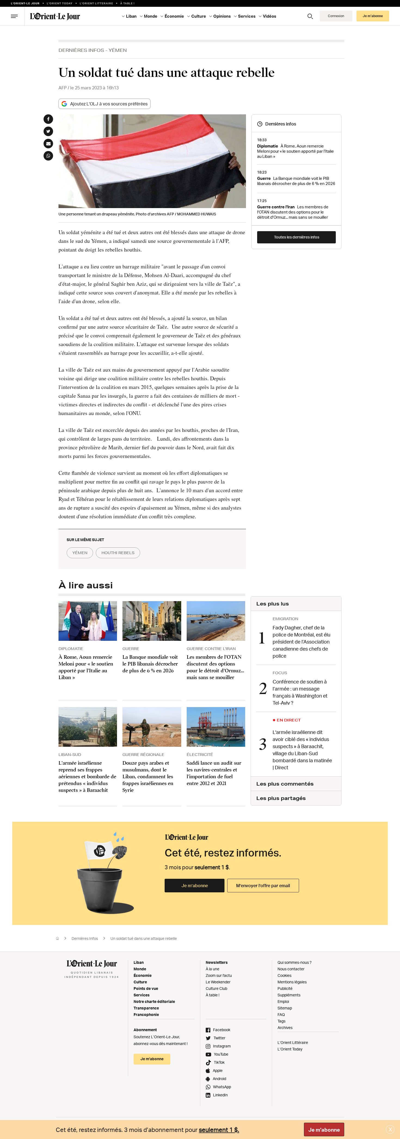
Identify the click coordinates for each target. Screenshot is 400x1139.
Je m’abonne (194, 885)
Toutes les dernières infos (296, 237)
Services (142, 995)
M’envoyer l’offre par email (263, 885)
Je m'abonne (324, 1130)
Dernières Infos (81, 50)
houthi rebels (117, 552)
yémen (79, 552)
